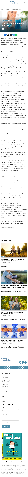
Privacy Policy (12, 423)
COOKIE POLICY (6, 401)
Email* (3, 407)
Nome (3, 411)
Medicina (4, 283)
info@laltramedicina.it (11, 381)
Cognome (4, 414)
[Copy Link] (11, 35)
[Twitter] (13, 35)
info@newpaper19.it (11, 472)
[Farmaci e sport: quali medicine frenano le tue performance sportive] (14, 303)
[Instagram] (23, 362)
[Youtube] (25, 362)
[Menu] (3, 2)
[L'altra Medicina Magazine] (14, 2)
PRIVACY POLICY (6, 399)
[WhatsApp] (16, 35)
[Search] (24, 2)
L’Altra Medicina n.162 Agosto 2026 (14, 461)
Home (3, 256)
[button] (2, 35)
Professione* (5, 418)
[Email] (8, 35)
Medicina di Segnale (6, 20)
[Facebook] (5, 35)
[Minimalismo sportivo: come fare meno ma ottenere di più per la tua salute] (14, 250)
